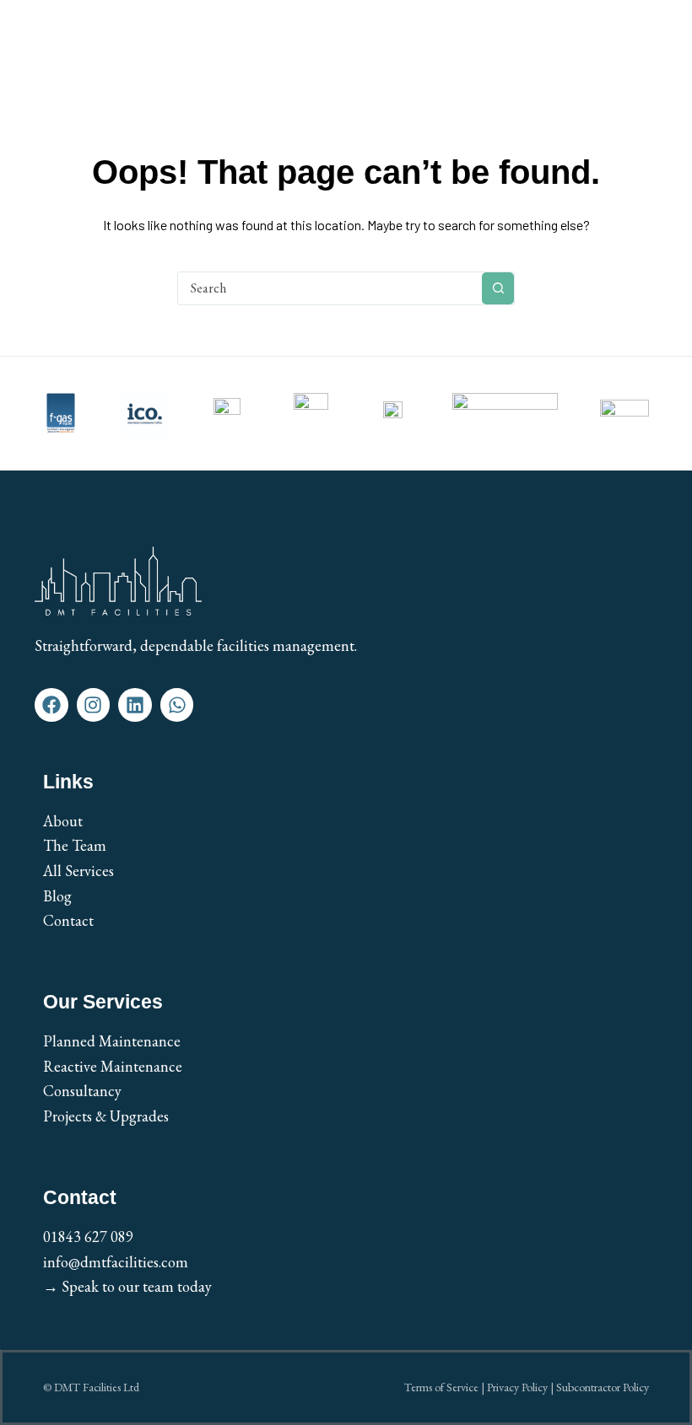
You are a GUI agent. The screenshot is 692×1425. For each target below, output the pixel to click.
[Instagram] (94, 705)
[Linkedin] (135, 705)
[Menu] (648, 48)
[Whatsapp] (177, 705)
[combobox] (330, 288)
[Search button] (498, 288)
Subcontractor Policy (602, 1387)
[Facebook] (51, 705)
